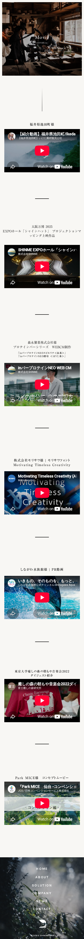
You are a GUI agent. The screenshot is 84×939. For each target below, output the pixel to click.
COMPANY (42, 893)
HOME (42, 869)
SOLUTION (42, 885)
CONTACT (42, 909)
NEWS (42, 901)
